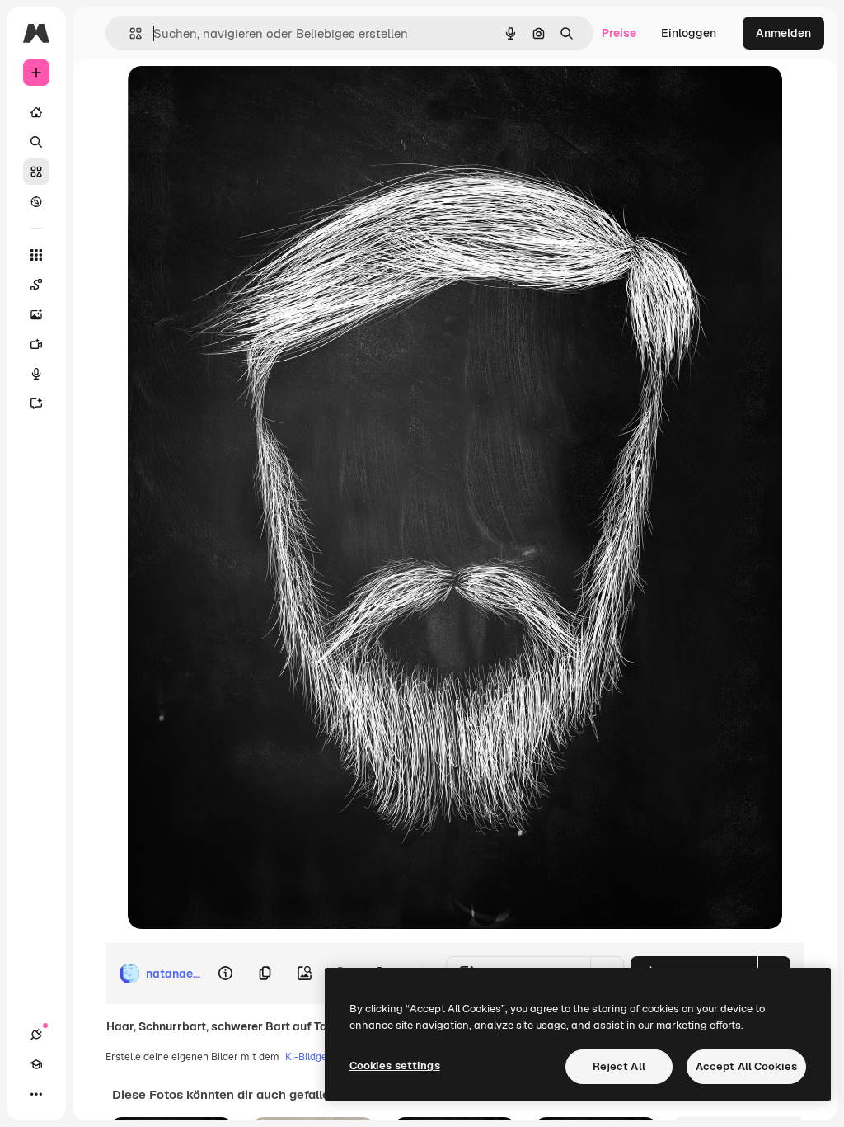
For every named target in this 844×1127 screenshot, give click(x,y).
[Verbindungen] (36, 1034)
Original (233, 97)
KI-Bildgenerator (324, 1056)
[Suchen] (36, 142)
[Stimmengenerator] (36, 374)
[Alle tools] (36, 255)
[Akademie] (36, 1064)
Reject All (619, 1066)
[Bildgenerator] (36, 314)
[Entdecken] (36, 201)
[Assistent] (36, 403)
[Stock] (36, 171)
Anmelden (783, 33)
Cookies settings (394, 1066)
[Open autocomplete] (129, 33)
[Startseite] (36, 112)
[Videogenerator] (36, 344)
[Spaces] (36, 284)
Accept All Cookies (746, 1066)
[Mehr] (36, 1094)
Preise (619, 33)
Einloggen (688, 33)
